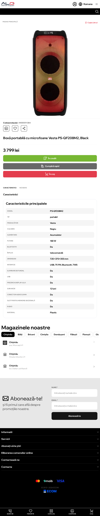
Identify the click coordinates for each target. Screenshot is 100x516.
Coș (91, 514)
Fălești (73, 334)
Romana (87, 4)
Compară (72, 514)
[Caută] (97, 11)
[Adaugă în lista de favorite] (15, 128)
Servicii (5, 439)
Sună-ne (10, 512)
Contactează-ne (10, 460)
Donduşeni (59, 334)
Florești (86, 334)
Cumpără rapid (52, 166)
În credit (52, 158)
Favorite (30, 514)
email (55, 400)
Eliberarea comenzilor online (17, 452)
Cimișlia (44, 334)
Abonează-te (74, 416)
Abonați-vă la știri (11, 446)
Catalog (51, 514)
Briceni (31, 334)
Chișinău (8, 334)
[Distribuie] (24, 128)
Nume (55, 387)
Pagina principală (10, 21)
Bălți (20, 334)
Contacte (6, 467)
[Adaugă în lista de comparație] (6, 128)
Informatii (6, 432)
